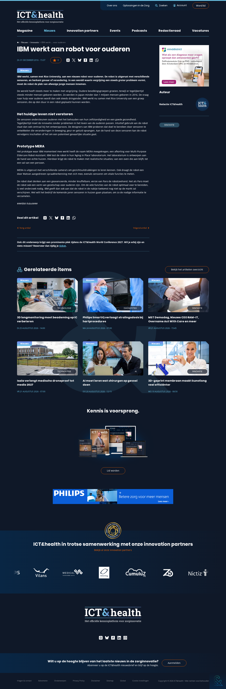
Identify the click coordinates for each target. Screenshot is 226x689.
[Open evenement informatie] (218, 681)
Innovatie (34, 42)
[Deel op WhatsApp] (97, 60)
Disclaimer (95, 680)
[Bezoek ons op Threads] (101, 638)
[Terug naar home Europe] (40, 16)
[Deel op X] (73, 60)
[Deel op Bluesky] (79, 60)
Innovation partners (82, 31)
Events (115, 31)
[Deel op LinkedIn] (91, 60)
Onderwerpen (60, 680)
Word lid (200, 5)
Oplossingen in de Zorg (136, 5)
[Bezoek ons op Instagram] (125, 638)
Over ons (112, 5)
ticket (62, 245)
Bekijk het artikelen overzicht (187, 269)
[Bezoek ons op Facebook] (113, 638)
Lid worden (113, 470)
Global (123, 680)
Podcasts (139, 31)
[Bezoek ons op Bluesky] (107, 638)
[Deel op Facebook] (85, 60)
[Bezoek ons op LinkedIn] (119, 638)
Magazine (25, 31)
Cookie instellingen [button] (140, 680)
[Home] (18, 42)
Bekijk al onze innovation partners (113, 550)
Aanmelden (174, 662)
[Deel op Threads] (68, 60)
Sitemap (110, 680)
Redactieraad (169, 31)
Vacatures (200, 31)
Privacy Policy (79, 680)
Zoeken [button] (163, 5)
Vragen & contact (24, 680)
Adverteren (43, 680)
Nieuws (49, 31)
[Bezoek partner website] (27, 573)
